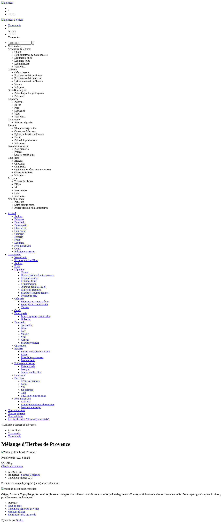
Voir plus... (20, 66)
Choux (17, 51)
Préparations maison (18, 146)
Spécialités (19, 110)
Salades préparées (23, 122)
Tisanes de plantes (23, 181)
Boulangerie (20, 90)
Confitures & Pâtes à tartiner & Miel (32, 169)
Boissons (12, 178)
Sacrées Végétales (30, 474)
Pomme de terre (29, 295)
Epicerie (12, 125)
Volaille (25, 333)
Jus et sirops (20, 190)
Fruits (19, 49)
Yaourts (18, 84)
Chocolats (19, 163)
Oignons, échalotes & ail (33, 286)
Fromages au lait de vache (27, 78)
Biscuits (18, 160)
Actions (12, 49)
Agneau (18, 101)
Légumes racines (23, 57)
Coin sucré (13, 157)
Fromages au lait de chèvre (28, 75)
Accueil (12, 213)
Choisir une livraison (12, 466)
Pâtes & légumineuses (25, 140)
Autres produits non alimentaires (31, 207)
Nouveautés (20, 257)
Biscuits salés (28, 360)
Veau (17, 113)
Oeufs (11, 90)
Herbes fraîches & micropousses (31, 54)
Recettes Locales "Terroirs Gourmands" (28, 419)
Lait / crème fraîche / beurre (28, 81)
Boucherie (13, 99)
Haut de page (15, 505)
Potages (18, 151)
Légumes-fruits (22, 60)
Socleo (19, 520)
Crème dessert (21, 72)
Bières (17, 184)
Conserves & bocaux (25, 131)
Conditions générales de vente (23, 508)
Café (16, 193)
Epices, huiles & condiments (29, 134)
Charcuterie (14, 119)
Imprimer (12, 502)
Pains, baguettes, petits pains (29, 93)
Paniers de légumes (31, 289)
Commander (14, 254)
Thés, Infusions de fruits (33, 395)
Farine (17, 137)
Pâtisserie (19, 96)
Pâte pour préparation (25, 128)
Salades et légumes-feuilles (34, 292)
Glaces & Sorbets (23, 172)
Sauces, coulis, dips (24, 154)
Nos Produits (14, 46)
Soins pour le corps (24, 204)
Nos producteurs (16, 410)
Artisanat (19, 201)
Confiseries (20, 166)
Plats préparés (21, 149)
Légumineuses (21, 63)
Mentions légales (16, 511)
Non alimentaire (16, 199)
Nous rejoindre (15, 416)
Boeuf (17, 104)
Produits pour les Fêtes (26, 260)
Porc (16, 107)
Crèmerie (12, 69)
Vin (16, 187)
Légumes (26, 49)
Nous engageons (16, 413)
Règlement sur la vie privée (22, 514)
